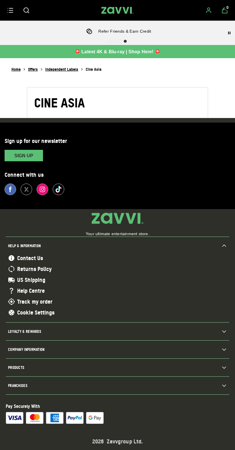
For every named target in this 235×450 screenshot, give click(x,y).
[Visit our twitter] (26, 189)
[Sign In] (208, 10)
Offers (33, 69)
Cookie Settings (35, 312)
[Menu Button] (10, 10)
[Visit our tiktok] (58, 189)
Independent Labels (61, 69)
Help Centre (31, 290)
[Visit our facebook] (10, 189)
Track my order (34, 301)
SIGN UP (23, 155)
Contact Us (30, 258)
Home (16, 69)
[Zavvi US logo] (117, 10)
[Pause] (229, 33)
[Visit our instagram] (42, 189)
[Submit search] (26, 10)
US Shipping (31, 279)
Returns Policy (34, 269)
